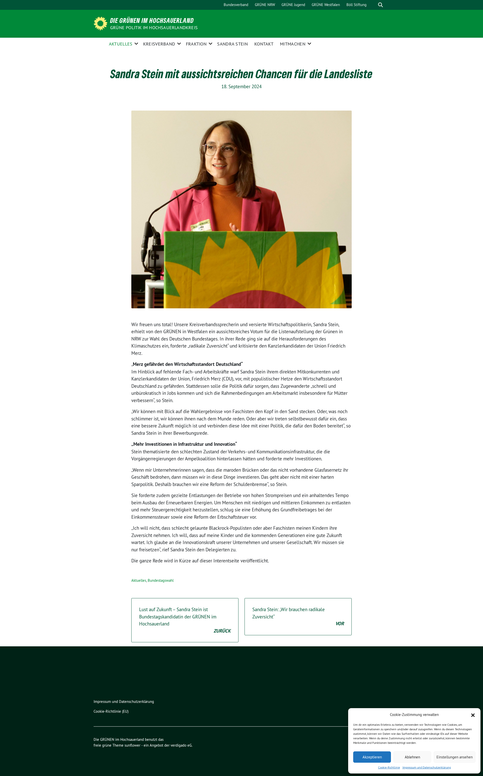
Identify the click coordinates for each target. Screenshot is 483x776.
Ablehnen (412, 757)
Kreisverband (159, 44)
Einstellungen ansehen (454, 757)
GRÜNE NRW (265, 4)
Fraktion (196, 44)
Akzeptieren (372, 757)
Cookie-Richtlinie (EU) (111, 711)
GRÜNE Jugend (293, 4)
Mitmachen (292, 44)
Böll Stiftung (356, 4)
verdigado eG (181, 745)
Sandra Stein (232, 44)
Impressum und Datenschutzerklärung (427, 767)
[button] (472, 714)
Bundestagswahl (161, 580)
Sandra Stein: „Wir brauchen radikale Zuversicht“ (298, 616)
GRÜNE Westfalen (326, 4)
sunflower (132, 745)
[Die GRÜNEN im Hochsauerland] (101, 23)
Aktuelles (121, 44)
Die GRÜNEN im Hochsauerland (152, 20)
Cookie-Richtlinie (389, 767)
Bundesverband (236, 4)
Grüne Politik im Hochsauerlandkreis (154, 27)
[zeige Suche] (380, 5)
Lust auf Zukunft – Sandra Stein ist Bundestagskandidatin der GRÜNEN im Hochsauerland (185, 620)
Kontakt (263, 44)
